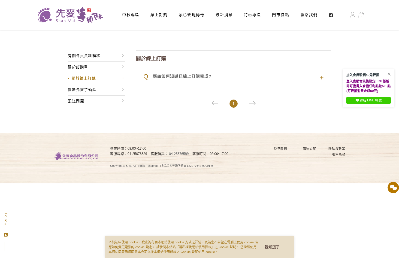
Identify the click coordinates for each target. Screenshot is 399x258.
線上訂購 (158, 15)
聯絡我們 (308, 15)
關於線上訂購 (84, 78)
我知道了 (272, 247)
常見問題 (280, 149)
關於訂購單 (78, 67)
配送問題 (76, 101)
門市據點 (280, 15)
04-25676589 (179, 154)
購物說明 (309, 149)
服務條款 (338, 154)
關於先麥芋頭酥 (82, 90)
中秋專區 (130, 15)
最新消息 (224, 15)
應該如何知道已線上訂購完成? (177, 76)
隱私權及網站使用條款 (195, 247)
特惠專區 (252, 15)
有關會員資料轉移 (84, 56)
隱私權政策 (336, 149)
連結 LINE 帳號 (371, 100)
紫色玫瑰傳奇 (192, 15)
